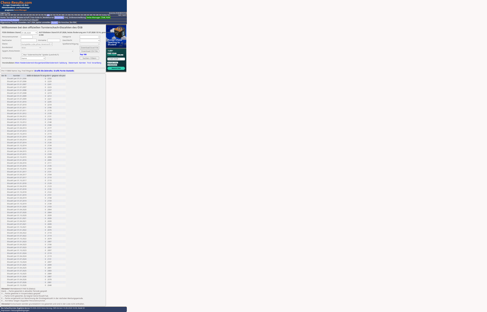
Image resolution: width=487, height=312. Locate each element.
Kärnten (82, 62)
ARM (6, 15)
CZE (27, 15)
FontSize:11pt (106, 15)
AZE (9, 15)
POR (75, 15)
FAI (39, 15)
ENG (33, 15)
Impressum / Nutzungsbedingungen (15, 310)
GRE (51, 15)
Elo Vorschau (63, 22)
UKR (97, 15)
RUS (82, 15)
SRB (85, 15)
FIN (42, 15)
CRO (24, 15)
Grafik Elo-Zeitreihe (44, 70)
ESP (37, 15)
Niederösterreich (27, 62)
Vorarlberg (96, 62)
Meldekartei (48, 17)
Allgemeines (5, 22)
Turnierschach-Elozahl (9, 20)
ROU (79, 15)
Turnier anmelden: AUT (21, 22)
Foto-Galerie (36, 17)
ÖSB (103, 17)
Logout (124, 15)
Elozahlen (59, 17)
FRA (45, 15)
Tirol (89, 62)
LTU (66, 15)
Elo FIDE (73, 22)
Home (3, 17)
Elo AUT (54, 22)
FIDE (108, 17)
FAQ (66, 17)
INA (54, 15)
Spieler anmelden (43, 22)
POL (72, 15)
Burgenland (40, 62)
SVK (88, 15)
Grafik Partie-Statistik (64, 70)
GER (48, 15)
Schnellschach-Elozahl (29, 20)
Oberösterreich (52, 62)
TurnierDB (11, 17)
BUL (15, 15)
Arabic (2, 15)
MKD (63, 15)
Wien (17, 62)
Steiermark (73, 62)
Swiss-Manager (93, 17)
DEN (30, 15)
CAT (18, 15)
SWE (91, 15)
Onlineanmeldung (77, 17)
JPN (60, 15)
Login (119, 15)
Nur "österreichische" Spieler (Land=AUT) (41, 54)
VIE (100, 15)
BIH (12, 15)
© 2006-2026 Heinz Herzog (41, 308)
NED (69, 15)
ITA (57, 15)
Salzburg (63, 62)
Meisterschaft (23, 17)
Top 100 (83, 54)
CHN (21, 15)
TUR (94, 15)
